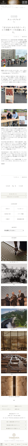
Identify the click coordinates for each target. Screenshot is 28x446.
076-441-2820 (17, 415)
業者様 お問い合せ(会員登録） (13, 196)
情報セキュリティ (18, 406)
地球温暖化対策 (20, 219)
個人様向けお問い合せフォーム (13, 425)
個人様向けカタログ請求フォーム (13, 428)
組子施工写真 (7, 213)
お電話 (6, 444)
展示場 (12, 444)
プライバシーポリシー (6, 409)
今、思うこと (16, 36)
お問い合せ (18, 444)
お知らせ (8, 208)
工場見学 (8, 219)
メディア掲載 (20, 213)
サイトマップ (4, 406)
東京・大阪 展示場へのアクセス (13, 421)
